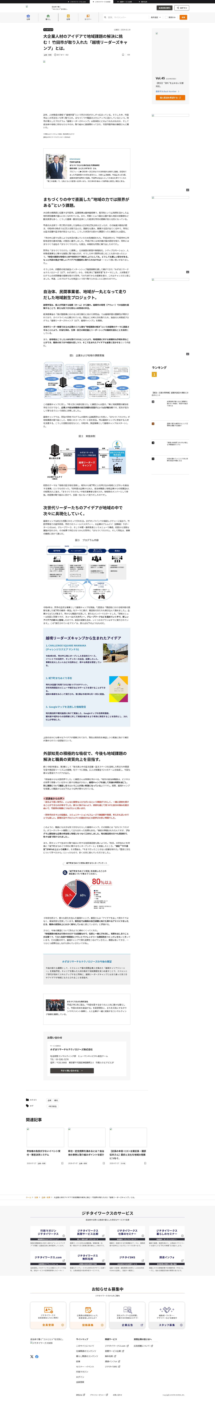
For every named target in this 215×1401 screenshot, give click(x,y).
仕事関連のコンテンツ (86, 1350)
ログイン (183, 8)
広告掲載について (142, 1345)
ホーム (28, 1197)
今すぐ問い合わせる (70, 1070)
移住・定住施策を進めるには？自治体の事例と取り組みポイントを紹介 (86, 1152)
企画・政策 (46, 1197)
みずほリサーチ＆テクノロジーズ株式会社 (72, 1049)
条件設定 (154, 17)
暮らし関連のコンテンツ (87, 1356)
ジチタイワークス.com (78, 2)
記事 (36, 1197)
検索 (183, 17)
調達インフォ (111, 1361)
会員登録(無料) (164, 8)
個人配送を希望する (169, 97)
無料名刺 (144, 2)
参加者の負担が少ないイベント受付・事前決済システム (43, 1152)
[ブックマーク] (123, 54)
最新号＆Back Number (166, 91)
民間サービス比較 (126, 2)
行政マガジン (82, 1371)
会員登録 (80, 1381)
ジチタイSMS (111, 1366)
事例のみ (172, 17)
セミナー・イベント (85, 1366)
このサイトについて (85, 1345)
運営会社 (79, 1395)
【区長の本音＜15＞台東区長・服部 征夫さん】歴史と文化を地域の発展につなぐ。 (128, 1154)
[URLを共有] (128, 54)
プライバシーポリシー (97, 1395)
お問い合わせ (117, 1395)
